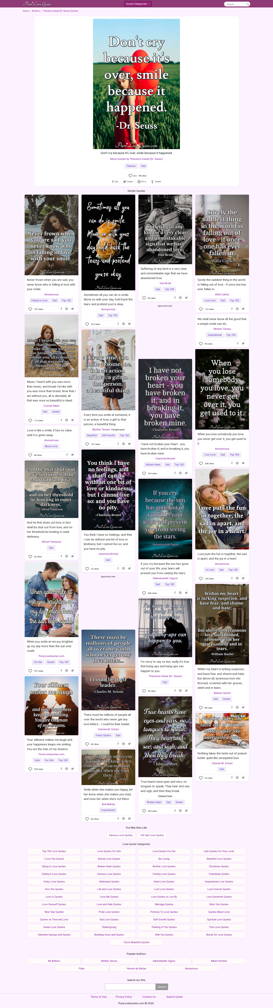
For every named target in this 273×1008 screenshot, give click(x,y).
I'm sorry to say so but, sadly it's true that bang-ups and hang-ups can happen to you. (165, 666)
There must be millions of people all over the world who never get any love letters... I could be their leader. (107, 719)
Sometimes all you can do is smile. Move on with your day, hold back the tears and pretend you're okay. (108, 299)
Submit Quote (174, 996)
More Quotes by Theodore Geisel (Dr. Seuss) (136, 158)
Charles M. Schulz (108, 729)
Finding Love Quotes (164, 873)
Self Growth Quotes (164, 919)
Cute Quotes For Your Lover (219, 851)
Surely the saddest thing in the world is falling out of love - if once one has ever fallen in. (221, 284)
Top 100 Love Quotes (54, 851)
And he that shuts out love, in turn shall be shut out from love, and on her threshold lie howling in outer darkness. (49, 529)
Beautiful (92, 435)
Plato (82, 968)
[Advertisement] (165, 331)
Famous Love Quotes (121, 835)
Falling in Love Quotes (54, 873)
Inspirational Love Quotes (219, 881)
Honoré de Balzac (136, 968)
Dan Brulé (165, 283)
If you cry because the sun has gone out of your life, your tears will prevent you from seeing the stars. (164, 568)
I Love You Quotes (54, 858)
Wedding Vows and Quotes (109, 934)
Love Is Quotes (54, 896)
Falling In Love (39, 300)
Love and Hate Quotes (109, 904)
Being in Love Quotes (54, 866)
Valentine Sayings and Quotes (54, 934)
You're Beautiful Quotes (136, 942)
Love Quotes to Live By (164, 896)
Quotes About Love (219, 911)
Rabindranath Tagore (165, 578)
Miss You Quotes (218, 904)
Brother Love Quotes (164, 866)
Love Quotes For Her (164, 851)
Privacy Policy (124, 996)
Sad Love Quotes (109, 919)
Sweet (55, 411)
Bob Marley (108, 804)
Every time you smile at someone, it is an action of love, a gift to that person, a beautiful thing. (107, 419)
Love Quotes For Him (109, 851)
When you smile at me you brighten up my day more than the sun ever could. (50, 646)
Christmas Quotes (219, 866)
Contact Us (149, 996)
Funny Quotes (103, 735)
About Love (51, 446)
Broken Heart (153, 464)
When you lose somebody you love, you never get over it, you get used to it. (221, 438)
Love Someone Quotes (219, 896)
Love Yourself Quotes (54, 904)
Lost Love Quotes (164, 889)
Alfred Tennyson (51, 541)
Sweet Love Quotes (54, 927)
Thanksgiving (109, 927)
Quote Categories (137, 4)
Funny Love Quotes (54, 881)
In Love (210, 569)
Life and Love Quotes (109, 889)
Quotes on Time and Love (54, 919)
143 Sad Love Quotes (152, 835)
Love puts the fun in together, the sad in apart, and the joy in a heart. (222, 556)
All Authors (54, 960)
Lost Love (210, 300)
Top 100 (66, 300)
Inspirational (214, 334)
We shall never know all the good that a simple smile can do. (221, 321)
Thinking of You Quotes (164, 927)
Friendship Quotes (219, 873)
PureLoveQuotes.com (51, 656)
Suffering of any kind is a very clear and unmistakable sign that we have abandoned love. (164, 273)
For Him (49, 760)
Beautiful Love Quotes (219, 858)
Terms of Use (99, 996)
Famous (131, 165)
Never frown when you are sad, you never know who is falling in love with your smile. (51, 284)
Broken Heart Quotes (109, 866)
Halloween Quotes (109, 881)
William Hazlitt (222, 693)
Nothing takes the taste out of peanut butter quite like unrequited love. (222, 756)
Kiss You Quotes (54, 889)
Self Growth (108, 435)
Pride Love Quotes (109, 911)
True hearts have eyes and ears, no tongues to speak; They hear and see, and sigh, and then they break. (165, 786)
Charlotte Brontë (165, 458)
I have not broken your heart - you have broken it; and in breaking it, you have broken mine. (165, 448)
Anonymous (51, 294)
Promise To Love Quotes (164, 911)
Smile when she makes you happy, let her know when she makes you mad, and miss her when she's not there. (108, 794)
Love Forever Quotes (219, 889)
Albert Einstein (219, 960)
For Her (38, 662)
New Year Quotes (54, 911)
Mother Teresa (222, 328)
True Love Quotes (219, 927)
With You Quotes (164, 934)
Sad (143, 165)
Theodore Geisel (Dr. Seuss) (165, 676)
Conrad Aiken (51, 405)
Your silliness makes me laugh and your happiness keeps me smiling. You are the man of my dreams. (49, 744)
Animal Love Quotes (109, 858)
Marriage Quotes (164, 904)
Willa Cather (222, 294)
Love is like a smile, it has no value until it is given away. (49, 432)
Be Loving (164, 858)
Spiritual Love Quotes (219, 919)
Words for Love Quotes (219, 934)
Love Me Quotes (109, 896)
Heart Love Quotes (164, 881)
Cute (37, 760)
